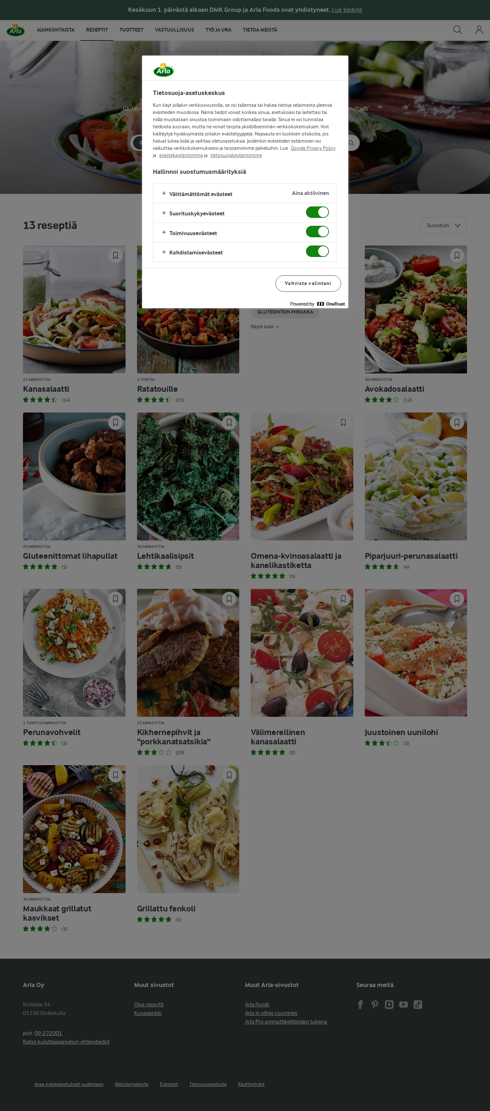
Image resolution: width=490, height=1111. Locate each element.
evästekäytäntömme (181, 155)
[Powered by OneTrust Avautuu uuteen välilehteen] (317, 303)
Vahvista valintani (308, 283)
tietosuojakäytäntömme (236, 155)
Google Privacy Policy (313, 148)
